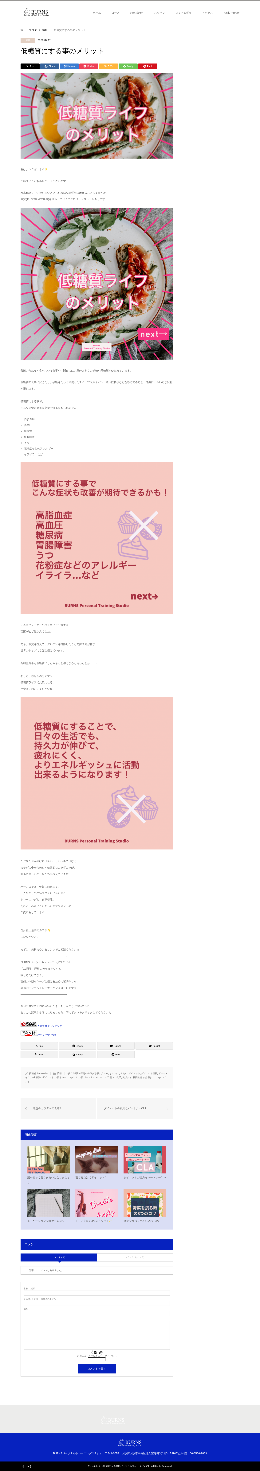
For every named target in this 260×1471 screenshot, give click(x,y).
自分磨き (147, 1077)
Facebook (23, 1466)
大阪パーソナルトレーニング (94, 1077)
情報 (28, 40)
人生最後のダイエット (42, 1077)
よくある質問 (183, 12)
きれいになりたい (118, 1073)
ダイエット (134, 1073)
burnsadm (42, 1073)
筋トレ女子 (115, 1077)
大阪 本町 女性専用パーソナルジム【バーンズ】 (125, 1466)
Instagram (29, 1466)
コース (116, 12)
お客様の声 (137, 12)
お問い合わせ (231, 12)
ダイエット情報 (149, 1073)
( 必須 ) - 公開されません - (40, 1299)
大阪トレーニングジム (66, 1077)
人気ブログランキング (49, 1026)
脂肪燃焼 (137, 1077)
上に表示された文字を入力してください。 (96, 1356)
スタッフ (159, 12)
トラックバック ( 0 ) (134, 1257)
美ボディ (127, 1077)
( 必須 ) (30, 1289)
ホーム (97, 12)
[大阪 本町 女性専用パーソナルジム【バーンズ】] (36, 12)
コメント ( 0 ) (58, 1257)
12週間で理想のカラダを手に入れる (89, 1073)
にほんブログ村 (46, 1035)
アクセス (207, 12)
